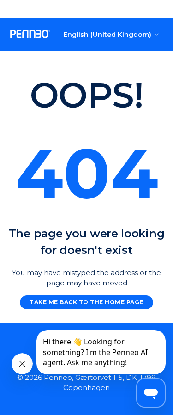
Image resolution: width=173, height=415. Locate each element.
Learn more (122, 9)
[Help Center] (30, 34)
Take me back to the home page (86, 302)
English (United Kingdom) (107, 34)
